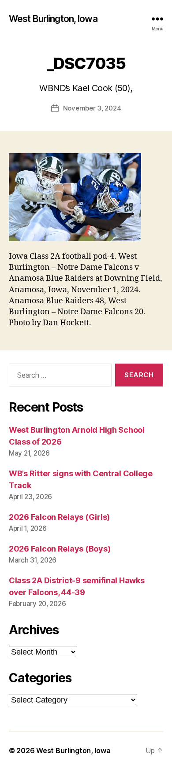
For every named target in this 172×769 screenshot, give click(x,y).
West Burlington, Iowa (53, 18)
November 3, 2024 (92, 108)
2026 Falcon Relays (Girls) (59, 517)
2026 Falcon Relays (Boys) (59, 548)
